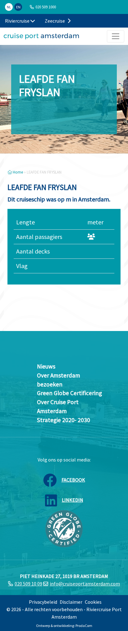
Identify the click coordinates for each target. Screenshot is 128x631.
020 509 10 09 (28, 583)
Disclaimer (71, 602)
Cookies (93, 602)
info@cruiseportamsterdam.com (85, 583)
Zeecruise (55, 21)
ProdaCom (83, 625)
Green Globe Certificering (69, 393)
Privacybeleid (43, 602)
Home (17, 172)
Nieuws (46, 366)
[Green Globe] (64, 528)
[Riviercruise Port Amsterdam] (41, 36)
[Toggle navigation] (115, 36)
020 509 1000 (45, 6)
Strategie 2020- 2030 (63, 420)
